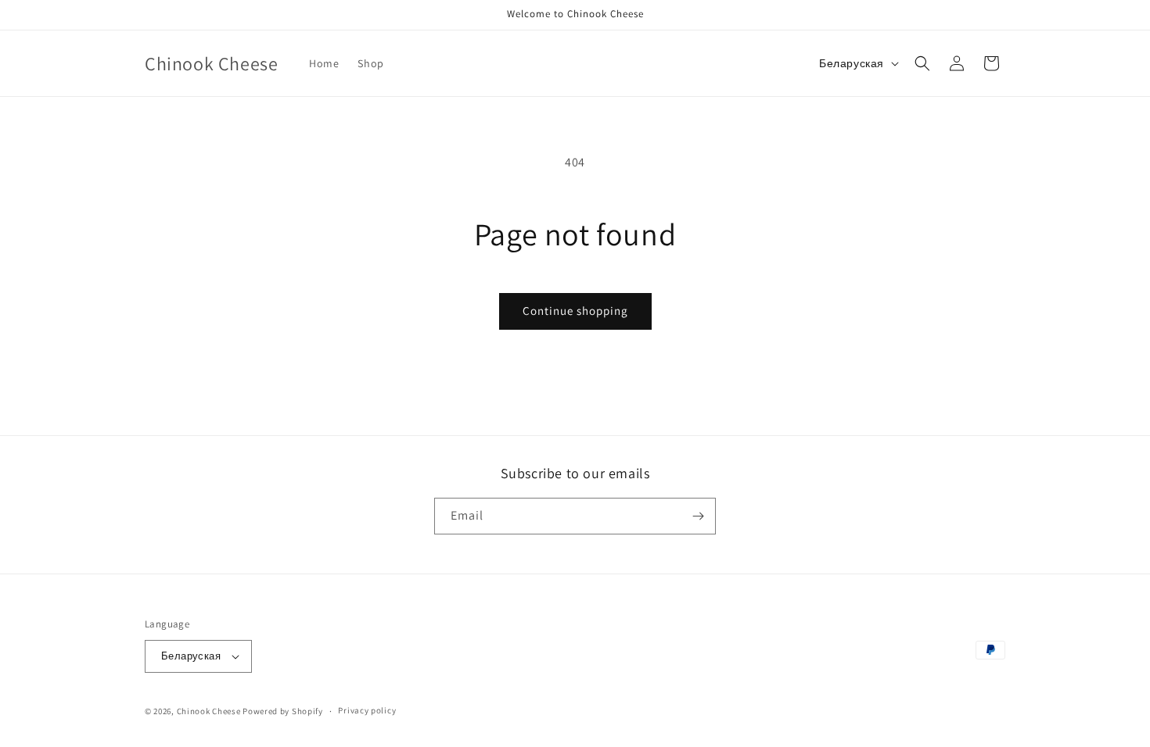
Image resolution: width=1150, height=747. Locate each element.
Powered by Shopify (283, 711)
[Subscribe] (698, 516)
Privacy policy (367, 710)
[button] (922, 63)
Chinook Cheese (209, 711)
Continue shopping (575, 310)
